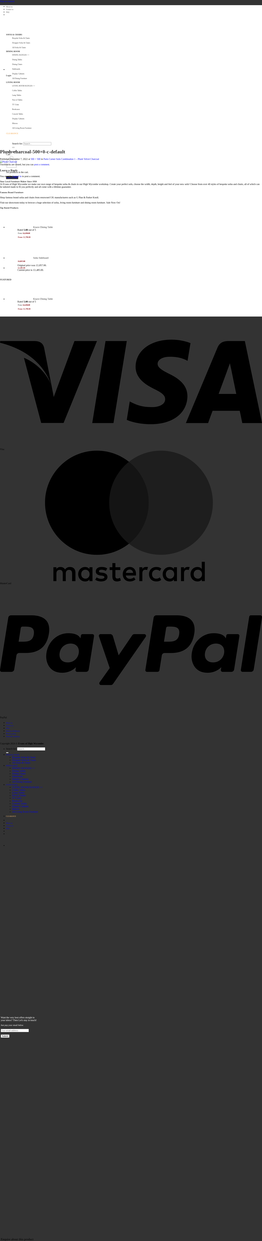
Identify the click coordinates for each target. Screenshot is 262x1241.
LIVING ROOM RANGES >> (23, 86)
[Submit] (13, 147)
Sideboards (16, 69)
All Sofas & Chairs (19, 47)
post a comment (41, 164)
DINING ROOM (13, 51)
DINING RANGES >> (20, 55)
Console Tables (17, 114)
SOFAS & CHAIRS (14, 35)
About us (9, 7)
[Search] (7, 141)
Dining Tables (17, 60)
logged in (17, 176)
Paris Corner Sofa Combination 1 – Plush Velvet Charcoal (71, 159)
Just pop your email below (12, 1025)
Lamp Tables (16, 95)
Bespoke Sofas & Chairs (21, 38)
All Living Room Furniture (22, 128)
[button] (6, 70)
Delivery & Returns (13, 731)
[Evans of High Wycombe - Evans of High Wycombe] (38, 48)
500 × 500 (35, 159)
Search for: (17, 143)
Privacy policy (11, 734)
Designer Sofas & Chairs (21, 43)
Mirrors (15, 123)
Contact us (9, 9)
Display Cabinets (18, 74)
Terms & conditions (13, 736)
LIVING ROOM (13, 82)
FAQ (7, 12)
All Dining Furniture (19, 78)
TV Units (15, 105)
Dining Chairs (17, 64)
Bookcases (16, 109)
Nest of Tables (17, 100)
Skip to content (7, 1)
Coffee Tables (17, 90)
